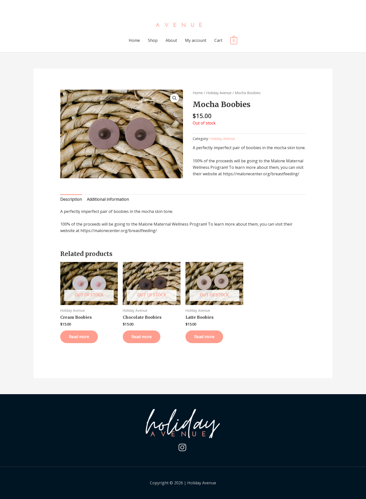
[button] (174, 98)
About (171, 40)
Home (134, 40)
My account (195, 40)
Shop (153, 40)
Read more (79, 336)
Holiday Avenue (219, 92)
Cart (218, 40)
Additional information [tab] (108, 199)
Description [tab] (71, 199)
